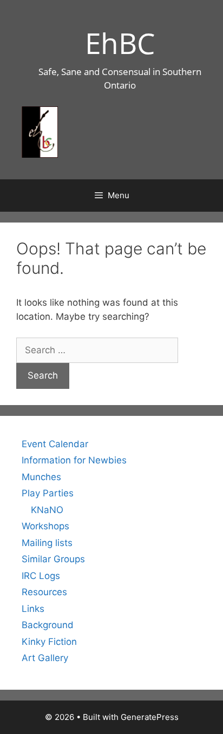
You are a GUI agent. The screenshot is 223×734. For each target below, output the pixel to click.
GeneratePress (150, 717)
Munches (41, 477)
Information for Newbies (74, 460)
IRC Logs (41, 575)
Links (33, 608)
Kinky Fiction (49, 641)
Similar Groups (53, 559)
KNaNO (47, 509)
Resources (44, 592)
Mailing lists (47, 542)
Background (48, 624)
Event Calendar (55, 444)
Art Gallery (45, 657)
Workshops (45, 526)
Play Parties (48, 493)
